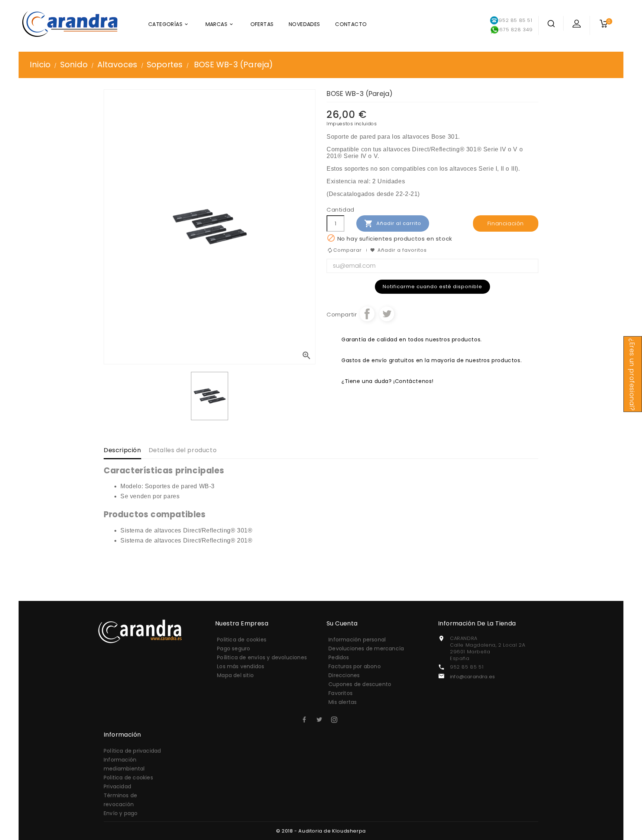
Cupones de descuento (359, 684)
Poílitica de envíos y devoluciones (262, 657)
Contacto (351, 24)
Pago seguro (233, 648)
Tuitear (386, 313)
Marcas (219, 24)
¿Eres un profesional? (632, 374)
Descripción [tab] (122, 450)
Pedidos (338, 657)
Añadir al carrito (392, 223)
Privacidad (117, 786)
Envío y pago (120, 813)
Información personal (357, 639)
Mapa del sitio (235, 675)
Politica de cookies (241, 639)
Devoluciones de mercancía (366, 648)
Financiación (505, 223)
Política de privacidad (132, 750)
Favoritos (340, 693)
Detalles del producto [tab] (183, 450)
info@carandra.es (472, 676)
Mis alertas (342, 702)
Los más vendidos (240, 666)
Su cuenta (342, 623)
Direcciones (344, 675)
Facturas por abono (354, 666)
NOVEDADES (304, 24)
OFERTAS (262, 24)
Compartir (367, 313)
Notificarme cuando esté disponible (432, 286)
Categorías (168, 24)
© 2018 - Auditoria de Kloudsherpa (321, 830)
